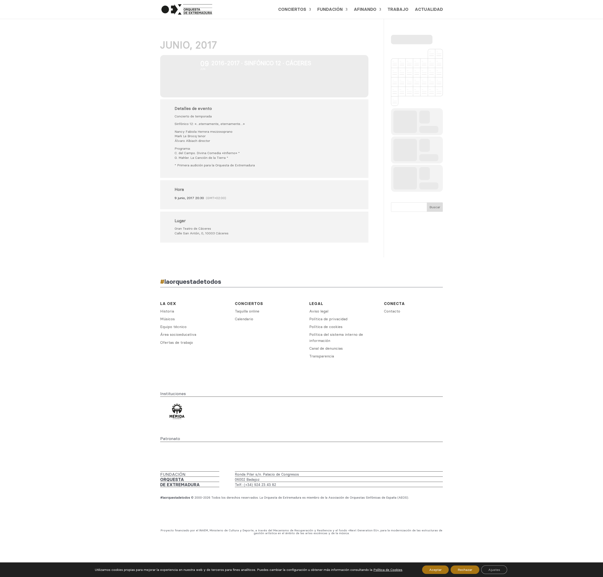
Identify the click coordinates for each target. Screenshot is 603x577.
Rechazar (465, 570)
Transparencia (321, 356)
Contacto (392, 311)
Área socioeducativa (178, 334)
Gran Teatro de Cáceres (193, 228)
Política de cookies (325, 326)
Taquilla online (247, 311)
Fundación (330, 10)
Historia (167, 311)
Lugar (180, 221)
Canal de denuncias (326, 348)
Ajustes (494, 570)
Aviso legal (318, 311)
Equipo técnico (173, 326)
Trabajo (397, 10)
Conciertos (292, 10)
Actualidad (429, 10)
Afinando (365, 10)
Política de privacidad (328, 319)
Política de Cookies (387, 570)
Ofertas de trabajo (176, 342)
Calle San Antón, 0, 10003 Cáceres (201, 233)
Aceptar (435, 570)
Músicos (167, 319)
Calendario (244, 319)
